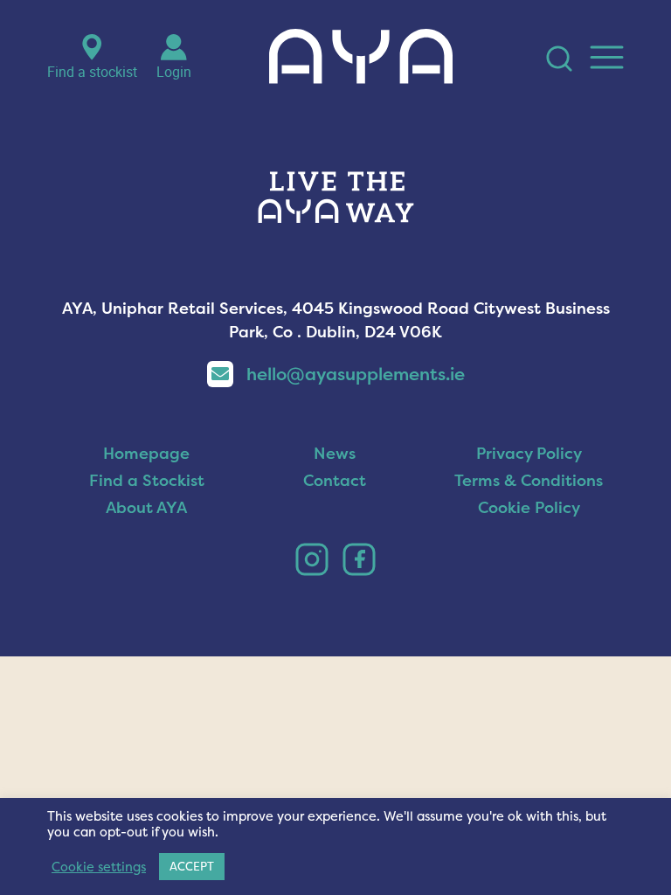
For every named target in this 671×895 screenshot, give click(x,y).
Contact (334, 480)
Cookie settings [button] (99, 867)
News (335, 453)
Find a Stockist (146, 480)
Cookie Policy (529, 507)
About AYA (146, 507)
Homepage (146, 453)
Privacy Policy (529, 453)
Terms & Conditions (528, 480)
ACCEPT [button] (191, 866)
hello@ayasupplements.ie (355, 373)
